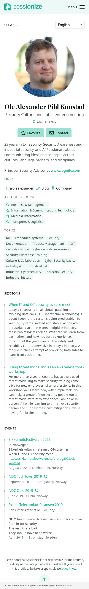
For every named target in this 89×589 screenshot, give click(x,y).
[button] (76, 7)
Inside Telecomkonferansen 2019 (36, 504)
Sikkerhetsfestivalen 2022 (29, 439)
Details (68, 585)
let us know (68, 569)
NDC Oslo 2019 (21, 490)
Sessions (12, 293)
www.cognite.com (65, 170)
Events (10, 428)
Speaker (11, 25)
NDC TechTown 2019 (25, 476)
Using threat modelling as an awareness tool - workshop (46, 369)
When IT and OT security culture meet (39, 304)
